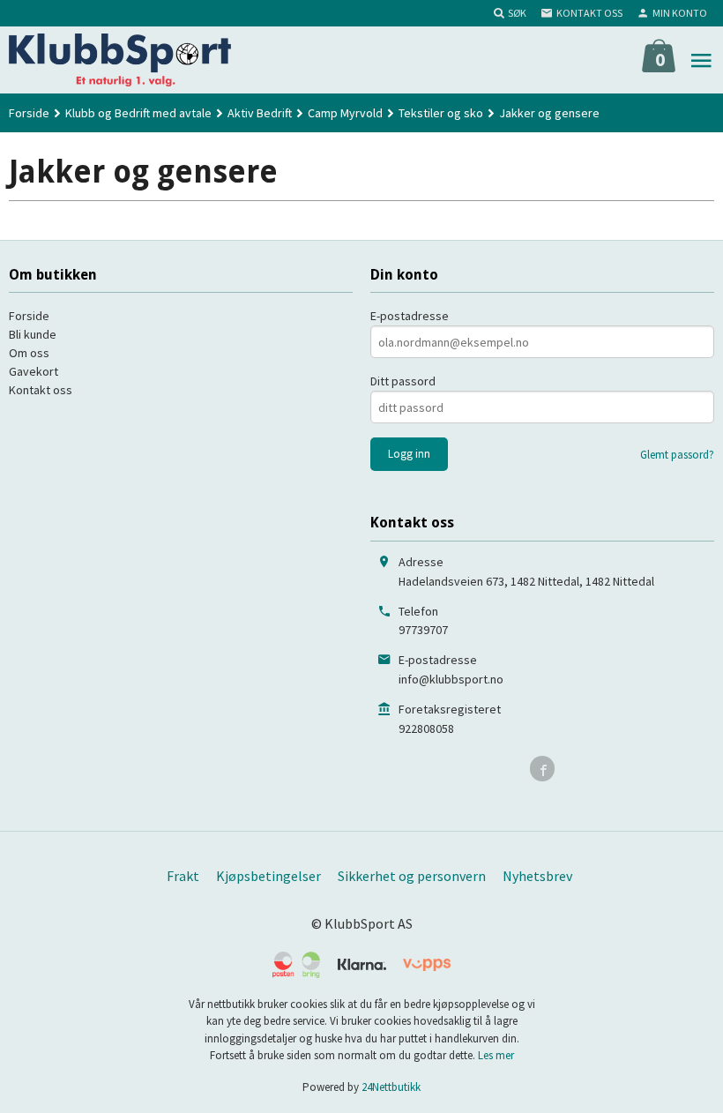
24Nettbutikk (391, 1086)
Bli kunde (32, 334)
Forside (29, 113)
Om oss (29, 353)
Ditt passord (403, 381)
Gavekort (33, 371)
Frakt (183, 876)
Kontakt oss (40, 390)
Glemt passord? (677, 454)
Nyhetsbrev (537, 876)
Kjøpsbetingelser (268, 876)
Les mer (496, 1055)
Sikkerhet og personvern (412, 876)
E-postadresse (409, 316)
